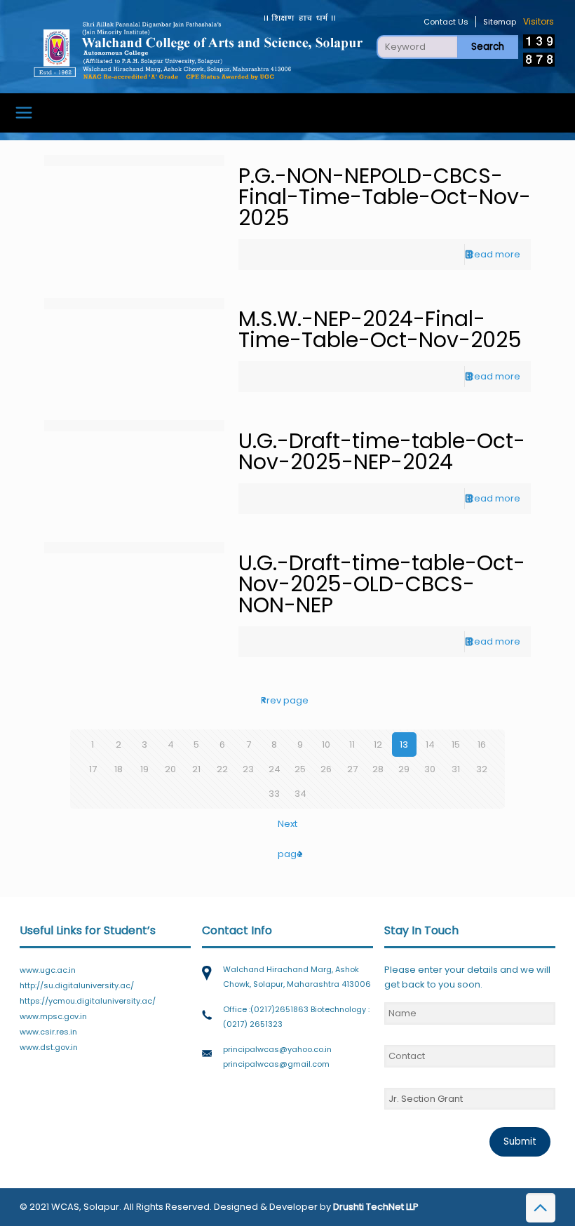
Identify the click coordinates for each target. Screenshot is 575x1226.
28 (378, 769)
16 (482, 744)
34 (300, 793)
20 (170, 769)
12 (378, 744)
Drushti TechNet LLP (376, 1206)
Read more (494, 254)
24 (274, 769)
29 (404, 769)
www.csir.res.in (48, 1031)
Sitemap (499, 21)
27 (352, 769)
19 (144, 769)
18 (118, 769)
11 (352, 744)
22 (222, 769)
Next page (290, 839)
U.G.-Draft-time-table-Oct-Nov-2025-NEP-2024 (381, 451)
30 (429, 769)
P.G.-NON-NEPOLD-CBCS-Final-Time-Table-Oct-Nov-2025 (384, 197)
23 (248, 769)
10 (326, 744)
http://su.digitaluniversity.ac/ (77, 985)
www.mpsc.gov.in (53, 1016)
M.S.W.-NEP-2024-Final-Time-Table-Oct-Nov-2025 (380, 329)
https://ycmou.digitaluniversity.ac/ (88, 1000)
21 (196, 769)
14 (430, 744)
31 (456, 769)
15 (456, 744)
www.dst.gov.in (49, 1047)
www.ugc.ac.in (48, 970)
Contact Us (446, 21)
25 (300, 769)
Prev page (287, 700)
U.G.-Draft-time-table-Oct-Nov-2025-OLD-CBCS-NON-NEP (381, 584)
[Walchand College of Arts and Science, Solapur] (198, 46)
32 (481, 769)
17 (93, 769)
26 (326, 769)
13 (404, 744)
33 (274, 793)
